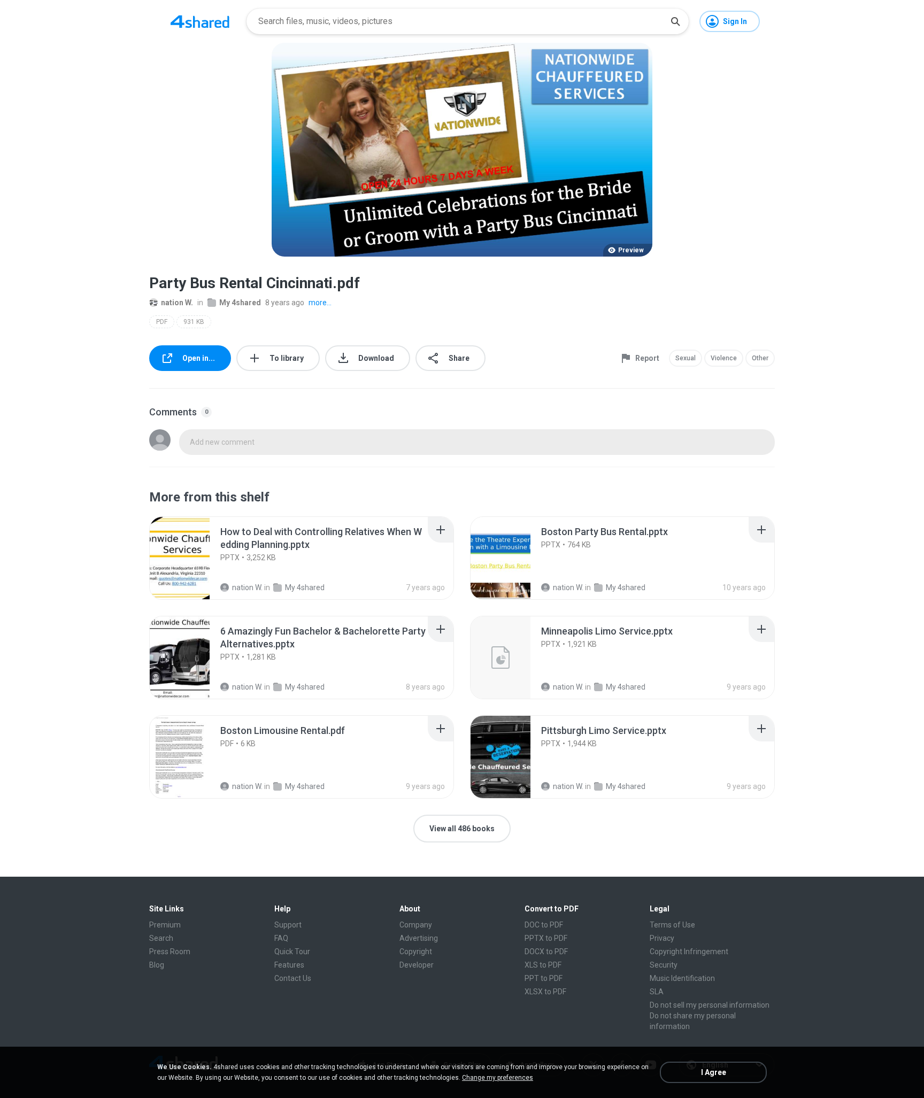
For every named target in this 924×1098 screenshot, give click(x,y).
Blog (156, 965)
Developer (416, 965)
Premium (165, 925)
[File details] (191, 558)
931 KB (193, 322)
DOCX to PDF (546, 951)
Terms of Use (672, 925)
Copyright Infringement (689, 951)
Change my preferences (497, 1077)
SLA (657, 991)
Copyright (415, 951)
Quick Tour (292, 951)
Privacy (662, 938)
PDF (161, 322)
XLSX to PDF (545, 991)
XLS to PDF (543, 965)
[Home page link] (200, 21)
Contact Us (292, 978)
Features (289, 965)
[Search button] (675, 21)
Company (415, 925)
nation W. (177, 302)
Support (288, 925)
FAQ (281, 938)
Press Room (169, 951)
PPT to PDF (544, 978)
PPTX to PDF (546, 938)
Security (663, 965)
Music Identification (682, 978)
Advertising (418, 938)
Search (161, 938)
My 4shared (240, 302)
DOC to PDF (544, 925)
